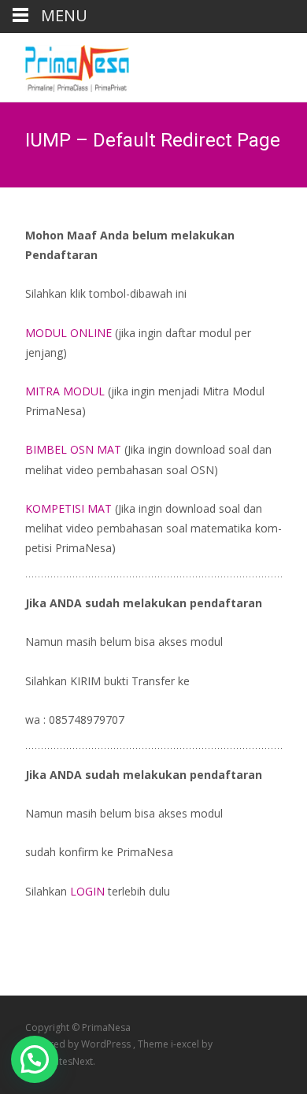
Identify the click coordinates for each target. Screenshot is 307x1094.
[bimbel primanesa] (64, 64)
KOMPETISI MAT (68, 508)
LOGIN (87, 891)
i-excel (186, 1044)
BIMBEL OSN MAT (73, 449)
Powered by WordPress (79, 1044)
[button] (34, 1059)
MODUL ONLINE (70, 332)
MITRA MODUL (65, 391)
